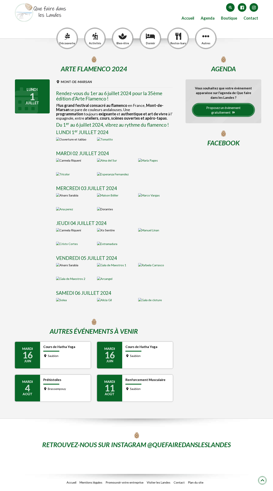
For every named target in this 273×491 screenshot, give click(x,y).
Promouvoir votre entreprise (125, 482)
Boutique (229, 18)
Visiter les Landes (158, 482)
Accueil (188, 18)
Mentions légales (91, 482)
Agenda (208, 18)
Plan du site (195, 482)
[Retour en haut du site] (262, 480)
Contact (251, 18)
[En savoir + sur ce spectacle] (114, 139)
